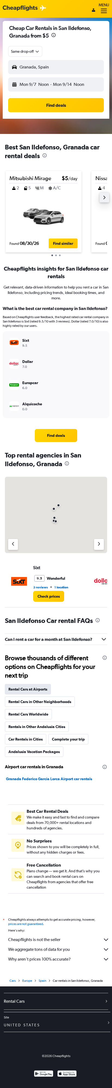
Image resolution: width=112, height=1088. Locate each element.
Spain (42, 981)
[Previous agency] (13, 544)
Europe (27, 981)
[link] (56, 435)
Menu (104, 5)
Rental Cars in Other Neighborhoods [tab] (39, 702)
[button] (53, 36)
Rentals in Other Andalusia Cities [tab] (36, 727)
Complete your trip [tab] (68, 739)
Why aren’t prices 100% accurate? (39, 959)
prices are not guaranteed (25, 924)
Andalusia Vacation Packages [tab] (34, 752)
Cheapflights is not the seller (34, 939)
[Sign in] (93, 10)
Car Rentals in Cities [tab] (25, 739)
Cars (13, 981)
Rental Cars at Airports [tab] (27, 689)
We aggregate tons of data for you (39, 949)
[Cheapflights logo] (20, 8)
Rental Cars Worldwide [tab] (28, 714)
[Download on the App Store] (67, 1074)
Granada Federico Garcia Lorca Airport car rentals (49, 779)
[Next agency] (99, 544)
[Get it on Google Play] (44, 1074)
